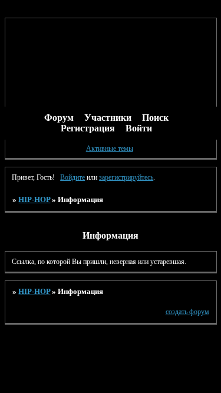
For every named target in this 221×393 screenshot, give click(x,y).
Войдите (72, 177)
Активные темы (109, 148)
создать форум (187, 312)
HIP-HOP (34, 199)
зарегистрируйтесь (126, 177)
